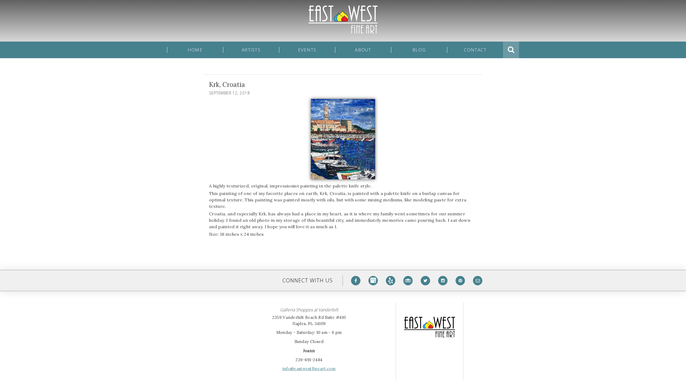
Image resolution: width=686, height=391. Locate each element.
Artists (251, 50)
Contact (475, 50)
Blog (419, 50)
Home (195, 50)
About (363, 50)
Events (307, 50)
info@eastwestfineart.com (308, 368)
